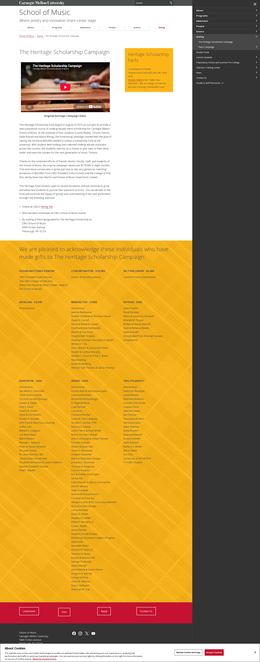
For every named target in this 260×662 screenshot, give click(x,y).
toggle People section (256, 26)
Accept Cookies (214, 652)
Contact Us (146, 611)
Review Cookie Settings (188, 652)
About (31, 27)
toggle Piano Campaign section (256, 46)
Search (171, 3)
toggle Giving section (256, 36)
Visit (64, 612)
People (112, 27)
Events (137, 27)
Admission (85, 27)
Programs (57, 27)
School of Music (44, 12)
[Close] (255, 652)
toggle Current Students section (256, 57)
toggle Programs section (256, 15)
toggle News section (256, 72)
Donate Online (135, 79)
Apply (104, 611)
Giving (162, 27)
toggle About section (256, 10)
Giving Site (47, 206)
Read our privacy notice (44, 658)
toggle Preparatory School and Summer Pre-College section (256, 62)
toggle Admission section (256, 20)
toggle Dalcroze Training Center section (256, 67)
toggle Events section (256, 31)
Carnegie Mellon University (41, 3)
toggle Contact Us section (256, 77)
